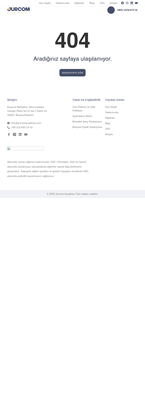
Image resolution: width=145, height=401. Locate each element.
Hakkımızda (62, 3)
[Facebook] (122, 3)
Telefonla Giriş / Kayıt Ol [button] (16, 204)
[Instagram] (127, 3)
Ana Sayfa (45, 3)
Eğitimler (79, 3)
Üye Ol (26, 395)
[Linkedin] (131, 3)
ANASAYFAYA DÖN (72, 72)
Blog (91, 3)
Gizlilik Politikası (46, 360)
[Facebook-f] (8, 134)
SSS (102, 3)
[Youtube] (136, 3)
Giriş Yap (35, 395)
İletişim (114, 3)
